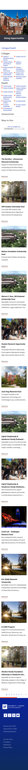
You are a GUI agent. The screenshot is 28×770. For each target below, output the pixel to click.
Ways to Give (7, 120)
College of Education (18, 62)
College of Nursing (8, 91)
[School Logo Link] (13, 706)
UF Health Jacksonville (6, 105)
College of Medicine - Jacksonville (21, 88)
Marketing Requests (9, 731)
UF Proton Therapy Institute (21, 105)
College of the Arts (21, 56)
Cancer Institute (7, 86)
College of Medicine (8, 88)
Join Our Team (8, 739)
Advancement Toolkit (10, 729)
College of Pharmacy (18, 92)
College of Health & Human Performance (8, 69)
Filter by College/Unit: (14, 126)
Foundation (7, 742)
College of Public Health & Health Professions (7, 97)
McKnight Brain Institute (7, 101)
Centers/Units (7, 114)
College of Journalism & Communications (20, 69)
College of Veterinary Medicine (21, 96)
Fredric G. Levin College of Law (20, 73)
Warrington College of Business (21, 77)
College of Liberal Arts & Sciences (7, 73)
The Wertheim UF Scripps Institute (7, 109)
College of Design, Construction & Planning (8, 63)
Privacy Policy (7, 747)
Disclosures (7, 745)
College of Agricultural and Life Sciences (8, 58)
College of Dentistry (21, 86)
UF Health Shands (20, 101)
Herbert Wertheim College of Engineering (8, 78)
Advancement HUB (9, 726)
